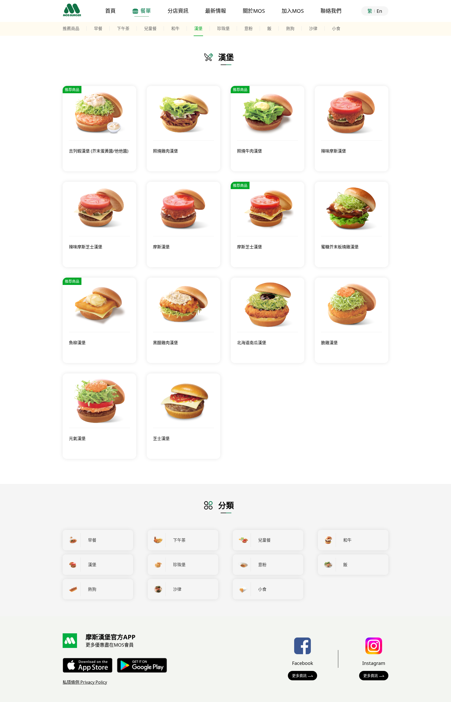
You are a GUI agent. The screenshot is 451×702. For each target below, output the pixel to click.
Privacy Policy (85, 682)
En (379, 11)
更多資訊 (299, 675)
